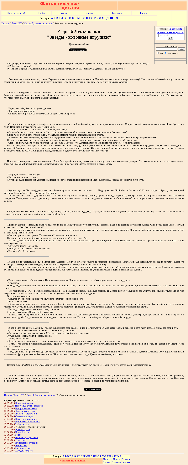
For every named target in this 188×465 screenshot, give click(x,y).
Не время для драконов (26, 437)
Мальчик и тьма (23, 448)
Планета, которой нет (26, 419)
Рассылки (117, 13)
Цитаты (5, 23)
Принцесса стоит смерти (27, 421)
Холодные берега (24, 450)
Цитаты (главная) (16, 13)
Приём (41, 13)
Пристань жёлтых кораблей (29, 405)
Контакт (144, 13)
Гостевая (89, 13)
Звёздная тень (22, 424)
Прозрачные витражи (26, 408)
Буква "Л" (17, 23)
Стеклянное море (24, 416)
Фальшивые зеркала (25, 411)
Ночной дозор (22, 432)
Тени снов (20, 440)
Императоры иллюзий (26, 442)
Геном (18, 435)
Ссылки (64, 13)
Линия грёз (21, 445)
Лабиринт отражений (26, 413)
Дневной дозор (22, 429)
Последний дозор (24, 403)
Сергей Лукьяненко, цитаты (38, 23)
